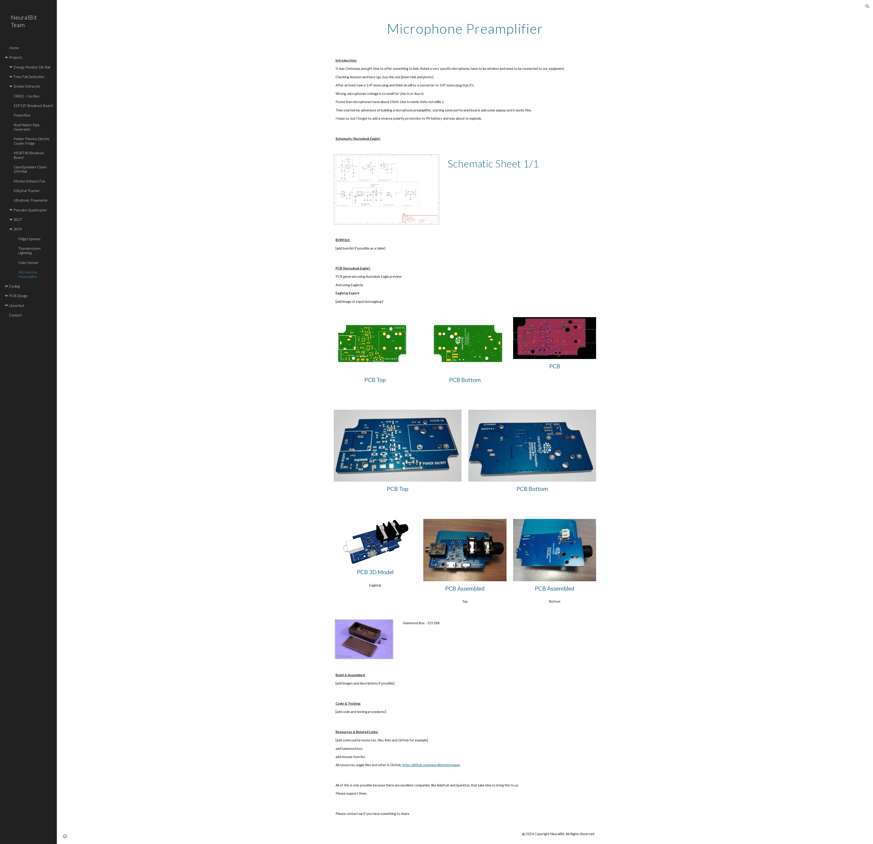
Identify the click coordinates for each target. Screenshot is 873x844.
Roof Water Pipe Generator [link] (27, 127)
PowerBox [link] (22, 115)
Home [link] (14, 47)
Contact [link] (15, 315)
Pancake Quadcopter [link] (30, 210)
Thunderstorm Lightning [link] (29, 250)
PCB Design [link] (18, 295)
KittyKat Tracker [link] (27, 190)
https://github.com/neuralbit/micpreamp (431, 765)
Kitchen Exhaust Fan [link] (29, 181)
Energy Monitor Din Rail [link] (32, 67)
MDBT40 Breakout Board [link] (29, 155)
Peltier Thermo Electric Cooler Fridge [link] (32, 140)
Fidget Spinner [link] (29, 239)
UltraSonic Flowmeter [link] (31, 200)
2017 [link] (18, 219)
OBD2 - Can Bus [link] (26, 96)
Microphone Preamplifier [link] (27, 274)
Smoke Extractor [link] (27, 86)
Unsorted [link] (16, 305)
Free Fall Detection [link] (29, 76)
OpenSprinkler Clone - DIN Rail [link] (31, 169)
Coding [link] (14, 286)
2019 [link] (18, 229)
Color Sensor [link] (28, 262)
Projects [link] (15, 57)
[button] (867, 6)
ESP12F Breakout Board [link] (33, 105)
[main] (465, 28)
